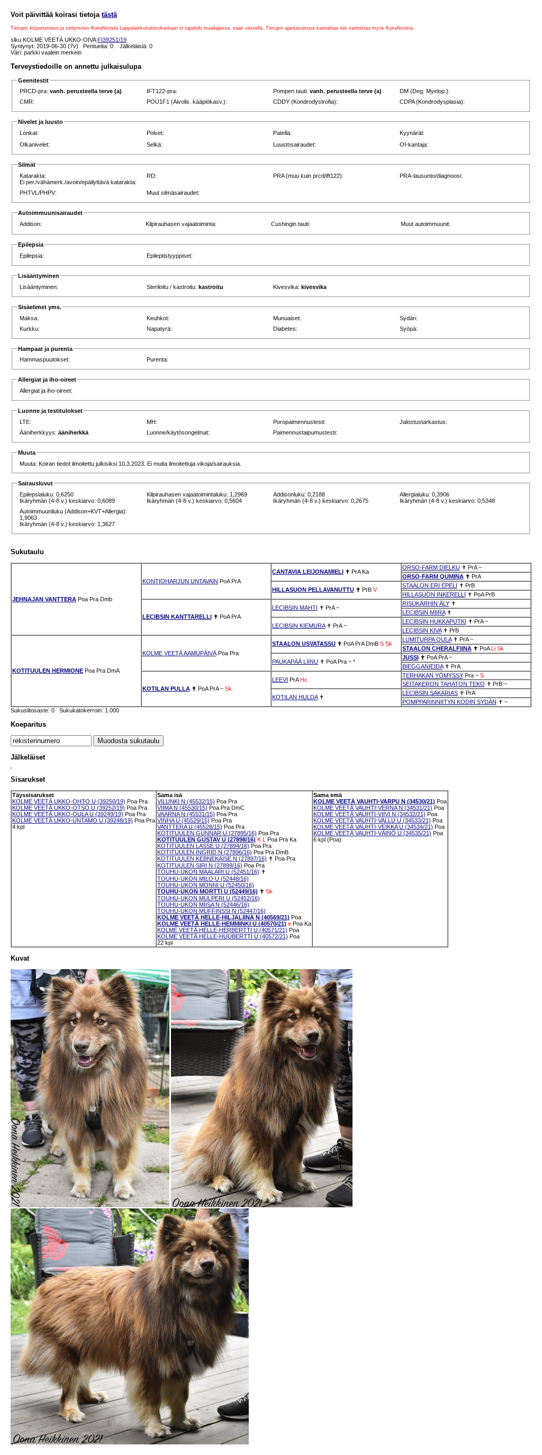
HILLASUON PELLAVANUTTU (313, 589)
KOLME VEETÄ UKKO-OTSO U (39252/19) (68, 808)
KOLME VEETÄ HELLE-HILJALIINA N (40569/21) (223, 917)
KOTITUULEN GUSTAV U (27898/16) (206, 839)
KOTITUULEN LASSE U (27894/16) (203, 846)
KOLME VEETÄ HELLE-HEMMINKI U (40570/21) (221, 923)
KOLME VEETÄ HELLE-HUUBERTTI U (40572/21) (222, 936)
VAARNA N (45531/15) (186, 814)
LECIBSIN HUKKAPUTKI (434, 621)
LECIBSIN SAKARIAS (430, 693)
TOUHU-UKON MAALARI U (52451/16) (208, 872)
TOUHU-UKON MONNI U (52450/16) (205, 885)
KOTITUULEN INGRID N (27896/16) (204, 852)
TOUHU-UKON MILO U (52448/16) (203, 878)
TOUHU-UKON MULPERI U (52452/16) (208, 898)
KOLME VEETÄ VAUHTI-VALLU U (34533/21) (372, 820)
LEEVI (280, 679)
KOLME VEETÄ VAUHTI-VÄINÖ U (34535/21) (372, 833)
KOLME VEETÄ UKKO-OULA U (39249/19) (67, 814)
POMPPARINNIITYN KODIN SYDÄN (449, 702)
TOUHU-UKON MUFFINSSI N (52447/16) (211, 911)
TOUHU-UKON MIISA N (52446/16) (203, 904)
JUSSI (410, 657)
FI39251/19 (112, 40)
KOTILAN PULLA (166, 688)
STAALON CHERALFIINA (437, 648)
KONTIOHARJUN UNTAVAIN (180, 581)
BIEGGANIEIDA (422, 666)
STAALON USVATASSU (304, 643)
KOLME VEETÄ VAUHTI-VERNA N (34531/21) (372, 808)
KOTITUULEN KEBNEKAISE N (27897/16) (212, 858)
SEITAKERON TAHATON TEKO (443, 684)
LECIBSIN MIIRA (423, 612)
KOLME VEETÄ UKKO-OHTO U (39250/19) (68, 801)
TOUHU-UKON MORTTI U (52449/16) (207, 891)
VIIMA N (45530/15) (182, 808)
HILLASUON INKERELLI (434, 594)
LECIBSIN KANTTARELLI (177, 616)
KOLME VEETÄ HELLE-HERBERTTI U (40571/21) (222, 930)
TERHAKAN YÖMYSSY (432, 675)
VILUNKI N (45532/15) (186, 801)
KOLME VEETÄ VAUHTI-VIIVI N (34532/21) (369, 814)
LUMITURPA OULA (426, 639)
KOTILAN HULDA (295, 697)
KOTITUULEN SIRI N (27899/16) (199, 865)
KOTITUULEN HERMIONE (47, 670)
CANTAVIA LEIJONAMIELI (308, 571)
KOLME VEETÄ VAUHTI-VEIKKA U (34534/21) (373, 827)
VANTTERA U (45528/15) (189, 827)
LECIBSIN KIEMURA (298, 625)
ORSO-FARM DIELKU (431, 567)
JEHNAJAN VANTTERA (44, 599)
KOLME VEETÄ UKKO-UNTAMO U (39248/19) (72, 820)
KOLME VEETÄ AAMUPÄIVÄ (179, 653)
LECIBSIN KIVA (421, 630)
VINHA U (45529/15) (183, 820)
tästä (109, 15)
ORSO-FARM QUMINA (433, 576)
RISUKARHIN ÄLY (425, 603)
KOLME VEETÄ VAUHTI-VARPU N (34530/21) (374, 801)
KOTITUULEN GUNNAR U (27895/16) (207, 833)
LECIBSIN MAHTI (295, 607)
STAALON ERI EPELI (429, 585)
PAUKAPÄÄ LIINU (295, 661)
